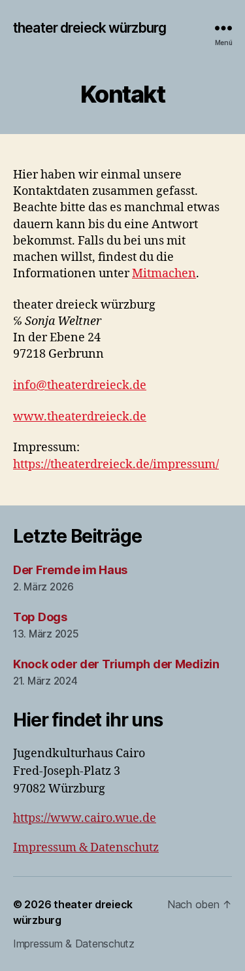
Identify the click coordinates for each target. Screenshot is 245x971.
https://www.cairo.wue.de (84, 818)
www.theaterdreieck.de (79, 416)
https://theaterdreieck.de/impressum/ (116, 464)
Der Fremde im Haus (70, 570)
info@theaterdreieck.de (79, 385)
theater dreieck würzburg (89, 28)
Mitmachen (164, 273)
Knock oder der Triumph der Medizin (116, 664)
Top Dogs (40, 617)
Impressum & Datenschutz (86, 847)
